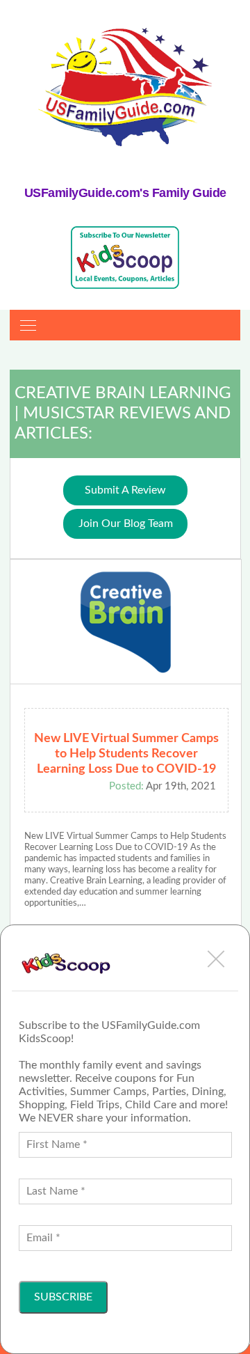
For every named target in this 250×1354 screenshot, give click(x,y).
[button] (216, 958)
